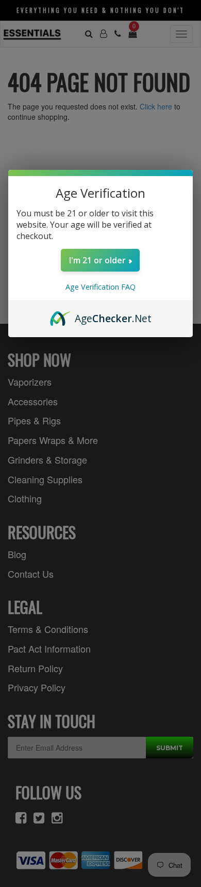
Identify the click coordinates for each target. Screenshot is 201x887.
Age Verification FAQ (100, 287)
